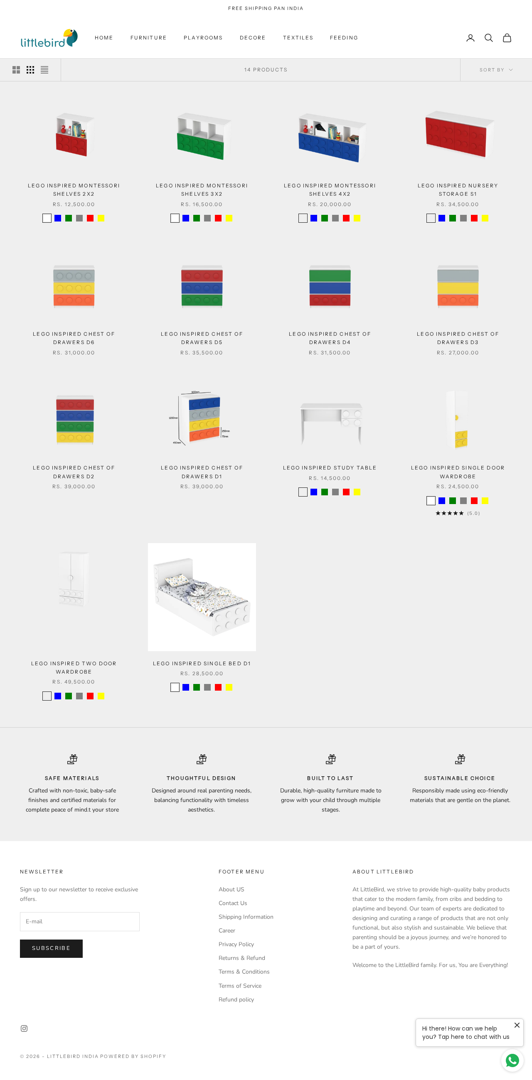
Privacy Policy (236, 944)
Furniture (149, 37)
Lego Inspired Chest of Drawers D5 (202, 338)
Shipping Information (246, 917)
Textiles (298, 37)
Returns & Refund (242, 958)
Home (104, 37)
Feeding (344, 37)
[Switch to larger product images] (16, 70)
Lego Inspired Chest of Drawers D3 (458, 338)
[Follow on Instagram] (24, 1028)
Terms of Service (240, 986)
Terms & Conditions (244, 972)
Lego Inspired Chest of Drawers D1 (202, 472)
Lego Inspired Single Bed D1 (202, 663)
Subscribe (51, 948)
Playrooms (203, 37)
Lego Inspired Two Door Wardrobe (74, 667)
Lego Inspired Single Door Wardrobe (458, 472)
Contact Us (233, 903)
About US (231, 889)
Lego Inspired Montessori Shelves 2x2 (74, 189)
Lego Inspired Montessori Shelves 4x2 (330, 189)
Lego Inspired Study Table (330, 468)
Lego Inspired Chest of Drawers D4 (330, 338)
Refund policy (236, 1000)
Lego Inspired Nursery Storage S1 (458, 189)
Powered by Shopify (133, 1056)
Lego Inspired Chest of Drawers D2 (74, 472)
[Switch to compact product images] (44, 70)
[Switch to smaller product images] (30, 70)
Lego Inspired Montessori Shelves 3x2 (202, 189)
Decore (253, 37)
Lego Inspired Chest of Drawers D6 (74, 338)
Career (227, 931)
